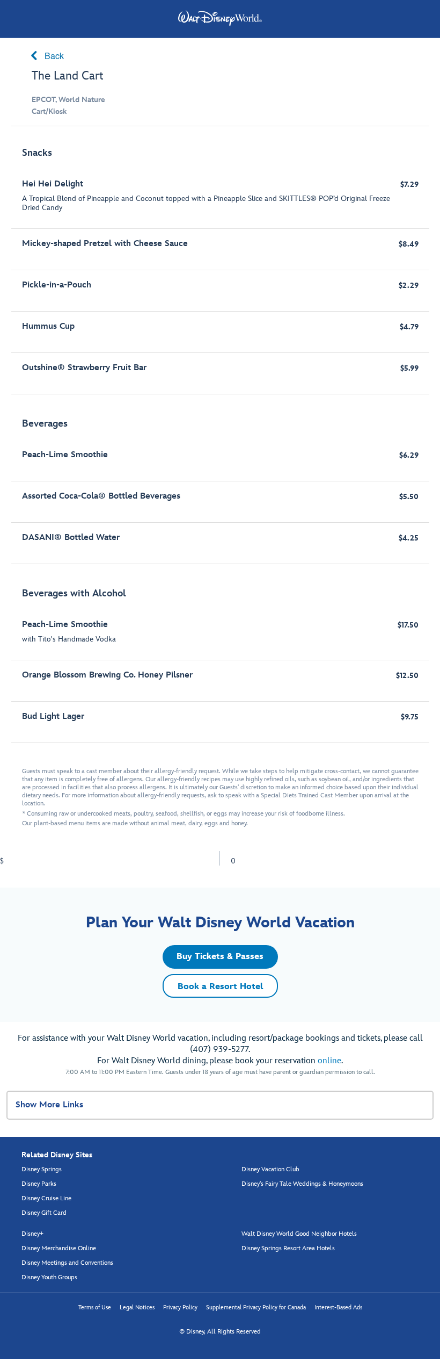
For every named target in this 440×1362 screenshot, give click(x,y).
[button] (220, 957)
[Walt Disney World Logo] (220, 18)
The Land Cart (68, 76)
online (329, 1061)
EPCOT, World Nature (68, 99)
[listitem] (220, 265)
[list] (220, 440)
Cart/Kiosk (49, 111)
